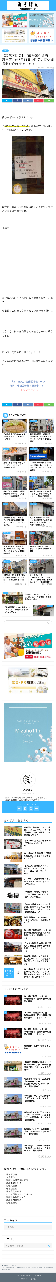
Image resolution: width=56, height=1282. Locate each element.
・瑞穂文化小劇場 (12, 1191)
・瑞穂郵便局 (10, 1203)
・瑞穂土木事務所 (12, 1200)
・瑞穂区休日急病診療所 (16, 1180)
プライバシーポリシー (22, 1275)
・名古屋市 (9, 1177)
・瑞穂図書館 (10, 1188)
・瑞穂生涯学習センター (16, 1197)
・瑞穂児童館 (10, 1186)
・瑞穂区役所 (10, 1174)
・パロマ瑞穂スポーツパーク (18, 1194)
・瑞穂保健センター (14, 1183)
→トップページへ (28, 390)
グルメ (5, 50)
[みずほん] (28, 9)
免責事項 (38, 1275)
